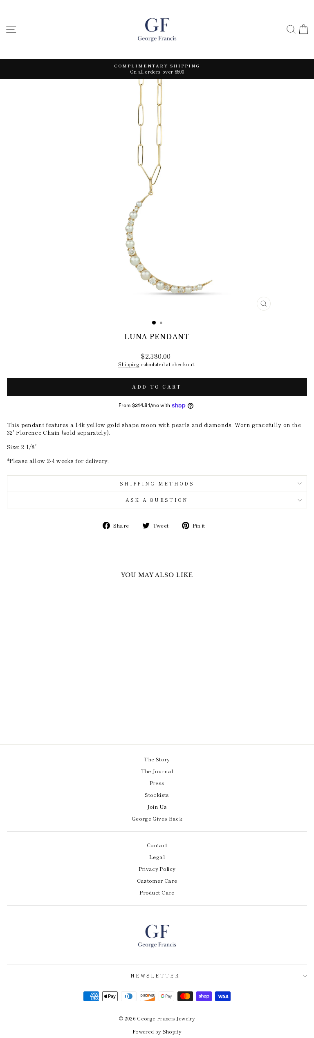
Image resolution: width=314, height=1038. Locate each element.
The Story (157, 759)
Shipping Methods (157, 483)
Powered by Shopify (157, 1031)
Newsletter (154, 975)
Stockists (157, 795)
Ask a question (157, 500)
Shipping (128, 364)
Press (157, 783)
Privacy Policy (157, 868)
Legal (157, 857)
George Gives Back (157, 818)
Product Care (156, 892)
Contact (157, 845)
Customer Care (157, 880)
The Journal (157, 771)
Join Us (157, 806)
